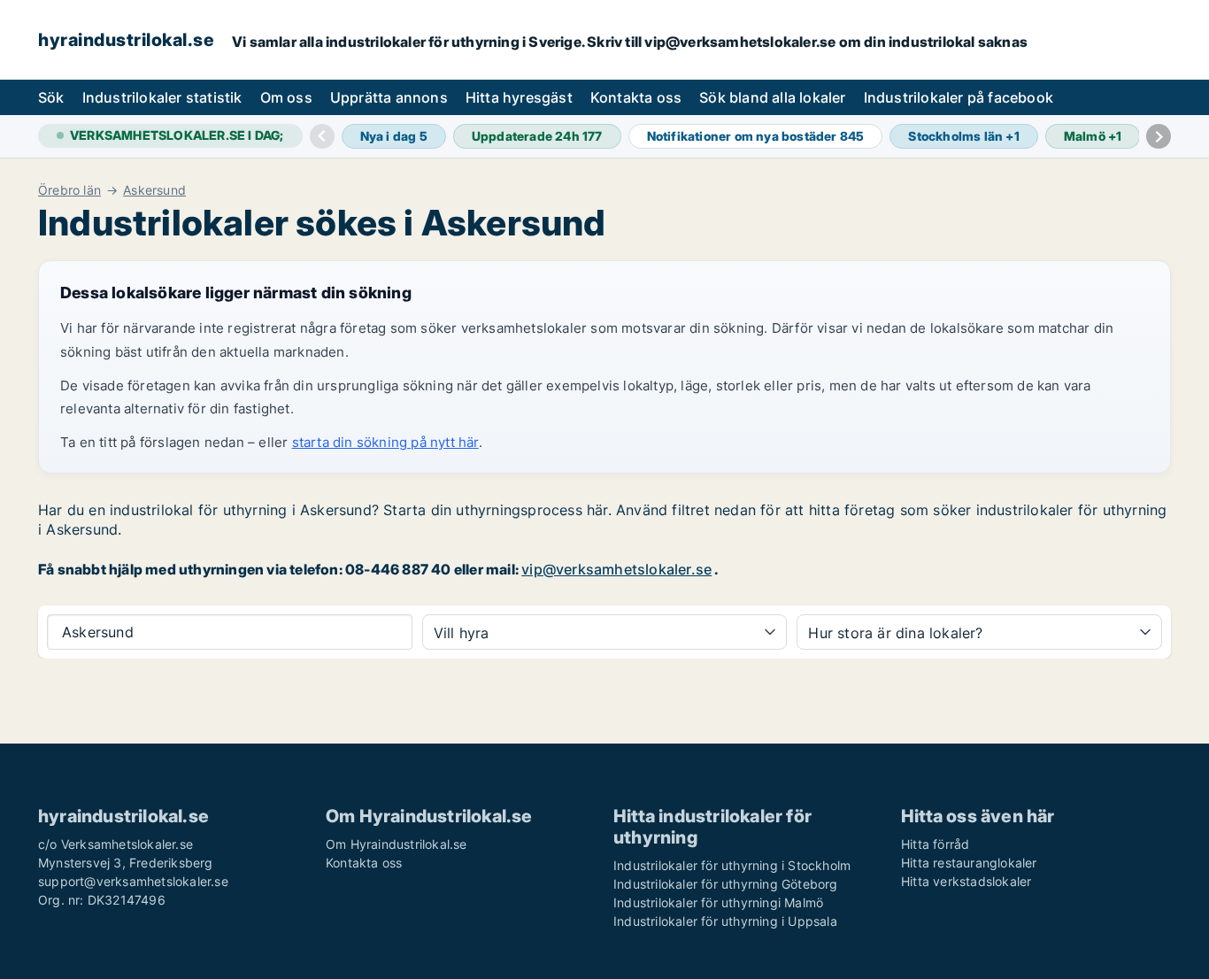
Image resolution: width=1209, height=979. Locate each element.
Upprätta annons (389, 97)
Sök (51, 97)
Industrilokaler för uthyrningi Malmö (718, 902)
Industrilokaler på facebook (958, 97)
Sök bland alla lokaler (772, 97)
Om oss (286, 97)
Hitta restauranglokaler (969, 862)
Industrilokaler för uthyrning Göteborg (725, 883)
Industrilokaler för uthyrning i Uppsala (725, 921)
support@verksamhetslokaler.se (133, 881)
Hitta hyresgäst (519, 97)
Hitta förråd (935, 844)
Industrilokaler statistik (162, 97)
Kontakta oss (636, 97)
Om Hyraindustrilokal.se (396, 844)
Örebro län (69, 190)
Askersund (154, 190)
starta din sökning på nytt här (385, 442)
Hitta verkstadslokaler (966, 881)
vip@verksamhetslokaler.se (616, 569)
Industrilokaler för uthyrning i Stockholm (732, 865)
